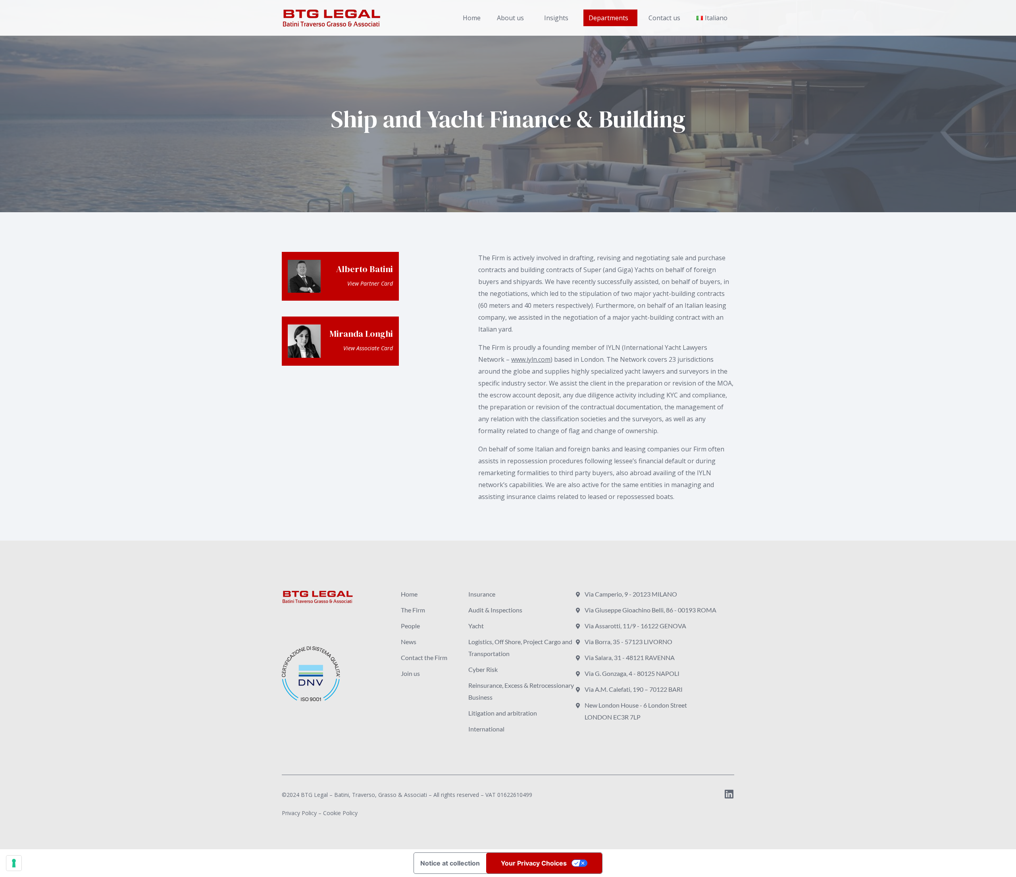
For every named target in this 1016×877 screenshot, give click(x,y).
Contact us (664, 17)
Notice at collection (450, 863)
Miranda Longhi (361, 334)
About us (510, 17)
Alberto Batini (364, 269)
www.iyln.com (530, 359)
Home (472, 17)
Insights (556, 17)
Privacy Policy (299, 813)
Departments (608, 17)
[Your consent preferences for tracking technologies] (13, 863)
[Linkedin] (729, 794)
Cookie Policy (340, 813)
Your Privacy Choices (534, 863)
